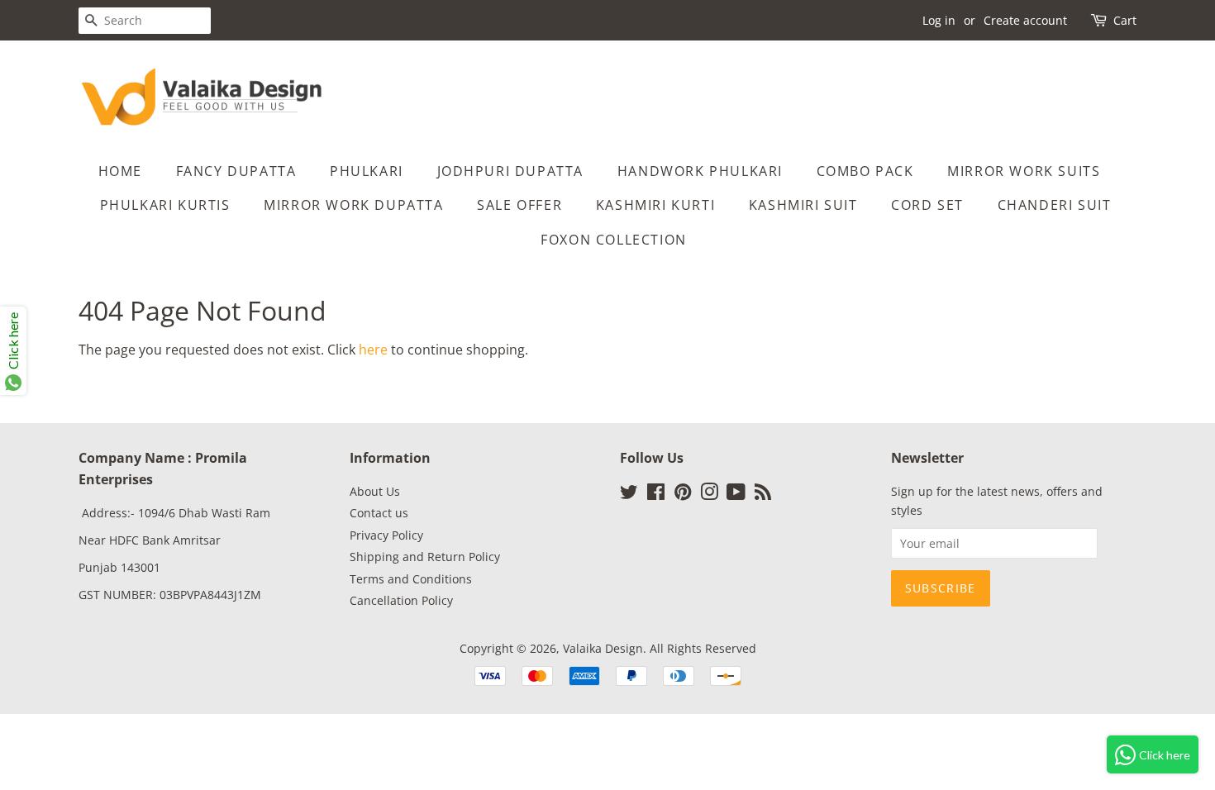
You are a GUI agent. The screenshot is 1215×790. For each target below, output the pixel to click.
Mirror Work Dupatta (353, 205)
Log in (938, 20)
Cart (1124, 20)
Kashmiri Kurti (655, 205)
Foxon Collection (614, 240)
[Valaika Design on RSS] (763, 494)
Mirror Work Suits (1023, 171)
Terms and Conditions (411, 579)
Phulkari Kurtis (165, 205)
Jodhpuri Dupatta (510, 171)
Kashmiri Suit (803, 205)
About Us (375, 491)
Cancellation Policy (401, 600)
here (373, 349)
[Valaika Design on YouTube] (736, 494)
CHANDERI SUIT (1055, 205)
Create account (1025, 20)
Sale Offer (519, 205)
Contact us (379, 513)
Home (120, 171)
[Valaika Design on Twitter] (629, 494)
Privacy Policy (386, 535)
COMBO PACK (865, 171)
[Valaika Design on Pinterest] (683, 494)
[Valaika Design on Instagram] (709, 494)
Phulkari (366, 171)
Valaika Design (603, 648)
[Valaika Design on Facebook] (655, 494)
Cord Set (927, 205)
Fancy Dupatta (236, 171)
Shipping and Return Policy (425, 556)
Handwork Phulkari (700, 171)
